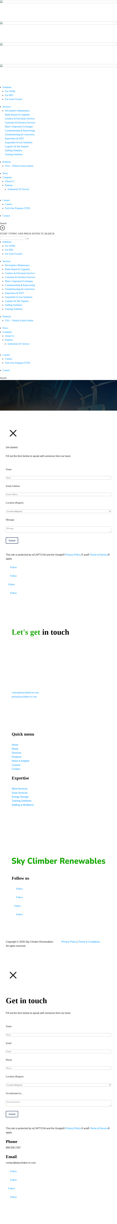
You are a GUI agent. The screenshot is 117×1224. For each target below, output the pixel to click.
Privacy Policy (73, 554)
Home (15, 745)
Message (10, 519)
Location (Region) (14, 502)
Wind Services (19, 788)
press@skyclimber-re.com (24, 696)
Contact (16, 769)
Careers (16, 765)
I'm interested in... (14, 1093)
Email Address (13, 486)
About (15, 748)
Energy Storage (20, 797)
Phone (9, 1060)
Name (9, 469)
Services (16, 752)
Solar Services (20, 793)
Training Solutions (21, 800)
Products (16, 757)
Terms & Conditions (89, 941)
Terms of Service (99, 554)
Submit (12, 540)
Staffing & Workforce (23, 805)
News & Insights (20, 761)
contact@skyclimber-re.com (25, 692)
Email (8, 1043)
